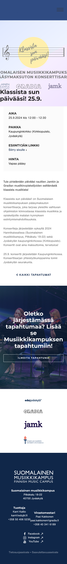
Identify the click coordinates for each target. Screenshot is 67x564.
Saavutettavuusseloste (45, 552)
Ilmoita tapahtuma (33, 358)
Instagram (34, 537)
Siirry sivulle (17, 149)
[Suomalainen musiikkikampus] (16, 14)
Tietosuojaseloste (19, 552)
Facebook (34, 534)
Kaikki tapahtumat (34, 275)
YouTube (34, 541)
